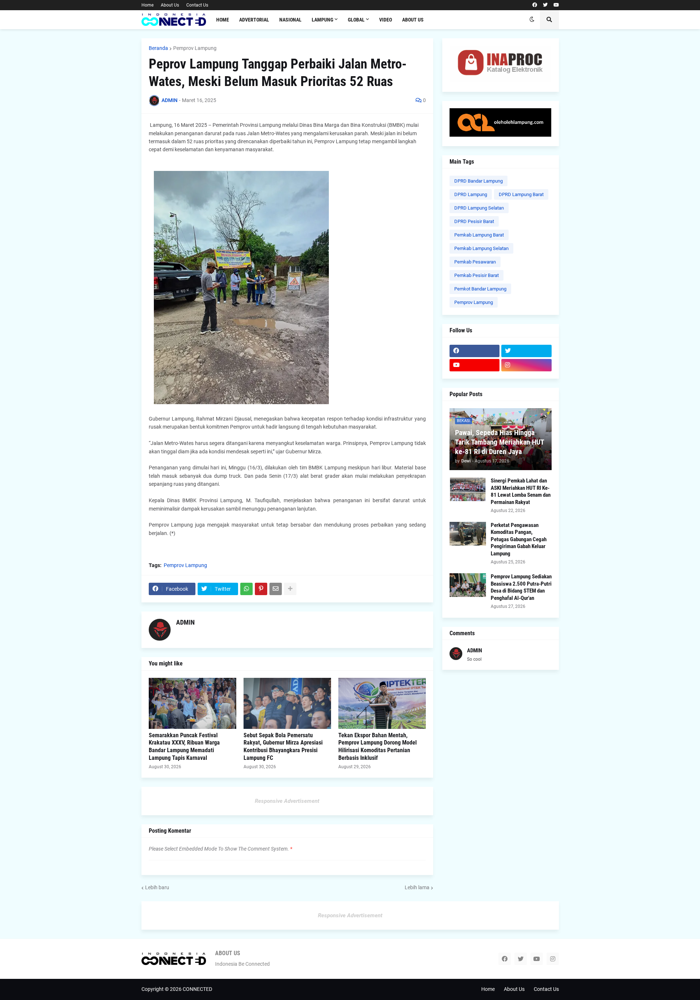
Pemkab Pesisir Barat (476, 275)
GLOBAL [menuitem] (356, 20)
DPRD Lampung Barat (521, 194)
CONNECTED (197, 989)
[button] (532, 19)
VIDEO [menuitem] (385, 20)
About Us (170, 5)
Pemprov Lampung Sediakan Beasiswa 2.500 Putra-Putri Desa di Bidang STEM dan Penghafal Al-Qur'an (521, 587)
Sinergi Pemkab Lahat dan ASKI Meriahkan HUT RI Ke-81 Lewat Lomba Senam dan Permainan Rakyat (521, 491)
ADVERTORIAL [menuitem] (254, 20)
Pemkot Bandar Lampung (480, 289)
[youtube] (556, 5)
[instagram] (526, 365)
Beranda (158, 48)
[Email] (275, 589)
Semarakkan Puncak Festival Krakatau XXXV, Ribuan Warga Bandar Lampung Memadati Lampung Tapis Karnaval (184, 746)
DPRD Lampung (470, 194)
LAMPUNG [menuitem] (322, 20)
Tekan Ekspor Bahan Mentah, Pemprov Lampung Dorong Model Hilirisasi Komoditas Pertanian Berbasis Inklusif (377, 746)
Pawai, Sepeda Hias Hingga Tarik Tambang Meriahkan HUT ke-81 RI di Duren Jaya (499, 442)
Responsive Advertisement (287, 801)
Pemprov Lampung (195, 48)
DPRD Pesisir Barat (474, 221)
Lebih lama (417, 887)
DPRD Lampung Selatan (479, 208)
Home (147, 5)
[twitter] (545, 5)
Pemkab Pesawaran (475, 262)
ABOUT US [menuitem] (413, 20)
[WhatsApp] (246, 589)
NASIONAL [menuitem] (290, 20)
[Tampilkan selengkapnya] (290, 589)
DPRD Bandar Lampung (478, 181)
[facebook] (534, 5)
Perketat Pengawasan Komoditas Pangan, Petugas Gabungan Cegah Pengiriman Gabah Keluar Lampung (519, 539)
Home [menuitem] (222, 20)
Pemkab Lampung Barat (479, 235)
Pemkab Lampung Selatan (481, 248)
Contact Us (197, 5)
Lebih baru (157, 887)
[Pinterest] (261, 589)
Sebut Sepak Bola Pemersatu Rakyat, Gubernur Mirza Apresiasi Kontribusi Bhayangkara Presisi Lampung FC (283, 746)
